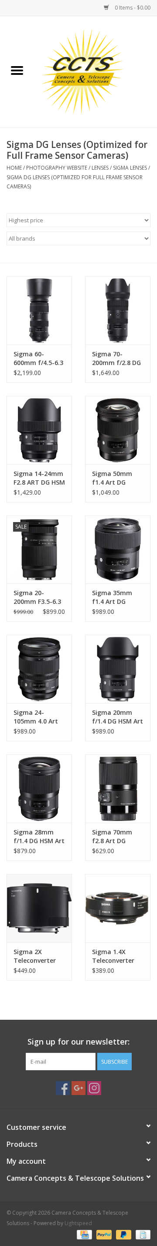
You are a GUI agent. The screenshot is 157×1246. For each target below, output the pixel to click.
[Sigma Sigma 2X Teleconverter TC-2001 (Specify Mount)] (39, 908)
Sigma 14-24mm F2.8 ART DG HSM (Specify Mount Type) (39, 478)
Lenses (100, 167)
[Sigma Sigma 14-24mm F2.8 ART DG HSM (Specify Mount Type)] (39, 430)
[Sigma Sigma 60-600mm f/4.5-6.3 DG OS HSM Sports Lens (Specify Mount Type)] (39, 310)
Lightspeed (78, 1223)
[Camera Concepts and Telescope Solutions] (95, 71)
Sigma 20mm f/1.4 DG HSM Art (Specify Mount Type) (117, 717)
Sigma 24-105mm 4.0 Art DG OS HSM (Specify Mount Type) (37, 717)
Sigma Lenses (130, 167)
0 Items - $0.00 (131, 7)
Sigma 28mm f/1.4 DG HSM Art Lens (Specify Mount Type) (39, 836)
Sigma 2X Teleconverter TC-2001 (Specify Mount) (39, 956)
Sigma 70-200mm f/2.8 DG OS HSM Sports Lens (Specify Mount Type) (116, 358)
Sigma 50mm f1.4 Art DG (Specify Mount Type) (115, 478)
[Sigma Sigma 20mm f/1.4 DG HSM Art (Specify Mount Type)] (117, 669)
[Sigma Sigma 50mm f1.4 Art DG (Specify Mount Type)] (117, 430)
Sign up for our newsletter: (78, 1041)
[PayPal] (103, 1234)
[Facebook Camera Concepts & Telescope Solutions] (63, 1088)
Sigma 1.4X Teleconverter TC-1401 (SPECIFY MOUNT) (117, 956)
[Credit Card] (83, 1234)
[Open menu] (17, 70)
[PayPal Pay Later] (123, 1234)
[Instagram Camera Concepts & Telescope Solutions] (94, 1088)
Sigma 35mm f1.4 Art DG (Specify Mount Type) (115, 597)
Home (14, 167)
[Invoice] (141, 1234)
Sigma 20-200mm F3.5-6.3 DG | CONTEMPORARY (39, 597)
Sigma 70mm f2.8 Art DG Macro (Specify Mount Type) (114, 836)
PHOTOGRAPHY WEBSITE (56, 167)
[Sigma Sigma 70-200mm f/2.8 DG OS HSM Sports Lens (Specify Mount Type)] (117, 310)
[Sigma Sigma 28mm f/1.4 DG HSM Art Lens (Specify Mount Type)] (39, 788)
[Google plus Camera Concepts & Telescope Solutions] (78, 1088)
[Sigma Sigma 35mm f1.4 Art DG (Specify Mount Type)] (117, 550)
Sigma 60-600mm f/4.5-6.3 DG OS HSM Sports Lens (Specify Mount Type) (38, 358)
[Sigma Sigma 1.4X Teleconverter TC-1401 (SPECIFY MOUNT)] (117, 908)
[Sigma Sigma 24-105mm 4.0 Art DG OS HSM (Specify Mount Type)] (39, 669)
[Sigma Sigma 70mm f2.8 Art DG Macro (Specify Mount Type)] (117, 788)
